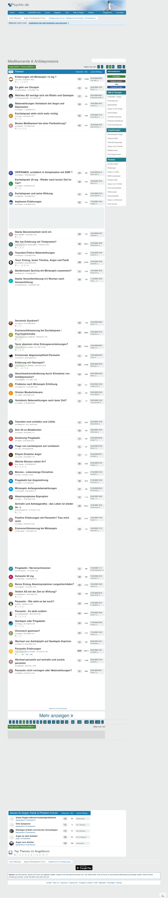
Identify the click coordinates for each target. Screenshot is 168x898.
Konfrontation (112, 112)
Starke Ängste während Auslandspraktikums (36, 817)
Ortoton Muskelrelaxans (29, 392)
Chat (67, 12)
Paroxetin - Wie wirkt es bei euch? (34, 601)
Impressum (64, 883)
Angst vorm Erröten (115, 184)
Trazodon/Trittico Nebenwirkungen (35, 252)
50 (73, 722)
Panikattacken (113, 100)
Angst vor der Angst (115, 108)
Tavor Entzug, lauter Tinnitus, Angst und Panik (42, 260)
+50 (91, 722)
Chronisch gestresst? (27, 630)
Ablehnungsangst (114, 176)
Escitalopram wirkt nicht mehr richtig (36, 113)
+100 (98, 722)
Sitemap (119, 883)
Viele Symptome (23, 823)
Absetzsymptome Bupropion (31, 496)
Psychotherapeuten (115, 124)
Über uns (56, 883)
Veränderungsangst (115, 142)
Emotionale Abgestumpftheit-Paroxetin (37, 355)
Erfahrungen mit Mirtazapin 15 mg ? (35, 76)
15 (67, 722)
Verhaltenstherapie (114, 116)
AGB (95, 883)
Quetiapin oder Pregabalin (30, 621)
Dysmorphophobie (114, 188)
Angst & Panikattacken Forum (34, 862)
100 (79, 722)
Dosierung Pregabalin (27, 437)
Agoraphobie (112, 104)
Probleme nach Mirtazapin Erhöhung (36, 384)
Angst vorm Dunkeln (115, 146)
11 (49, 722)
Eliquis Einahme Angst (28, 454)
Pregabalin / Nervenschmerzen (33, 568)
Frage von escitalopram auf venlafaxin (37, 446)
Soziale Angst (113, 164)
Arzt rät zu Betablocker (28, 429)
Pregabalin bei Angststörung (31, 480)
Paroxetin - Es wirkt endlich (31, 611)
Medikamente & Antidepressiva (33, 61)
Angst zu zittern (113, 172)
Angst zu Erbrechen (115, 200)
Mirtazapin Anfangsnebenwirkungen (36, 488)
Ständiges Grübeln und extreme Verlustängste (36, 829)
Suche (47, 12)
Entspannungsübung (115, 120)
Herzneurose (112, 204)
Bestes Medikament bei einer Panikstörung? (40, 123)
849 (31, 654)
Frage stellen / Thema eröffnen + (22, 67)
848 (27, 654)
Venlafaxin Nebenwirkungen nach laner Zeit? (41, 400)
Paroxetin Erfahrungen (28, 648)
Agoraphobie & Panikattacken (25, 820)
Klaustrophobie (113, 196)
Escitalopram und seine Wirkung (34, 193)
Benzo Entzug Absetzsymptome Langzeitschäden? (44, 584)
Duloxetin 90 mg (24, 576)
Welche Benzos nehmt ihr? (30, 461)
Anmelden (120, 12)
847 (23, 654)
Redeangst (112, 168)
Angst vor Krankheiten (23, 838)
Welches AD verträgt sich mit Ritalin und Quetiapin (44, 95)
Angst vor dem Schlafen (26, 836)
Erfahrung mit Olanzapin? (30, 362)
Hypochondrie (113, 138)
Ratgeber (57, 12)
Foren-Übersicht (15, 862)
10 (27, 265)
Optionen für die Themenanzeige (58, 708)
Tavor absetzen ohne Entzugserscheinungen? (41, 344)
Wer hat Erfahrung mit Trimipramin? (35, 241)
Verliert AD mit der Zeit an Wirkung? (36, 591)
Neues (21, 12)
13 (58, 722)
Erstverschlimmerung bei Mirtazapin (36, 528)
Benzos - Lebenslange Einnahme (34, 472)
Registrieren (107, 12)
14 (62, 722)
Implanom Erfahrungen (28, 201)
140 (119, 67)
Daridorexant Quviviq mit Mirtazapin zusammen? (43, 270)
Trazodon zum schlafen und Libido (35, 421)
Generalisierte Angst (115, 134)
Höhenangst (112, 192)
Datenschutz (73, 883)
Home (12, 12)
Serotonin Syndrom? (27, 320)
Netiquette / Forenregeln (107, 883)
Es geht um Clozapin (27, 87)
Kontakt (49, 883)
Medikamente (113, 150)
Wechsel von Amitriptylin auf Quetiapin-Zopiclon (43, 641)
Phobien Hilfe (112, 180)
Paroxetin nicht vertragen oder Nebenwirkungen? (43, 670)
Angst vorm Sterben (25, 842)
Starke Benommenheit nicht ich (33, 231)
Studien (91, 12)
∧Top (162, 895)
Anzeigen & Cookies (86, 883)
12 (54, 722)
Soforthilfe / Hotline (114, 96)
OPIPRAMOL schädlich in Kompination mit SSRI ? (44, 172)
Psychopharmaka (114, 154)
